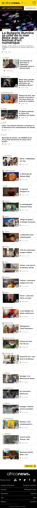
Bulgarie (6, 30)
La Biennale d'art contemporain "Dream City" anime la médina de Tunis (26, 236)
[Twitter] (20, 480)
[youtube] (15, 480)
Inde (5, 186)
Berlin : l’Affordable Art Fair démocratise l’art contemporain (27, 160)
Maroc (6, 216)
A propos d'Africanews (8, 485)
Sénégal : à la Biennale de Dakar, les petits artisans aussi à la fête (27, 377)
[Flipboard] (25, 480)
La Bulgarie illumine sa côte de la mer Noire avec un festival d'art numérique (18, 38)
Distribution (4, 493)
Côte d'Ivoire (8, 308)
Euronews (33, 502)
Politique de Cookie (30, 489)
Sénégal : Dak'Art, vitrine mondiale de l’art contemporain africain (27, 408)
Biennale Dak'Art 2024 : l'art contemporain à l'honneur (26, 453)
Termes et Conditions (29, 485)
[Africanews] (12, 3)
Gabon (6, 58)
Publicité (33, 493)
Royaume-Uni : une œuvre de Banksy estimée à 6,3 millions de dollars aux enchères (27, 358)
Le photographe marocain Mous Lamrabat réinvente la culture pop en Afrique (26, 206)
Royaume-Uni (8, 353)
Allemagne (8, 155)
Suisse (4, 108)
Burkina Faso (8, 418)
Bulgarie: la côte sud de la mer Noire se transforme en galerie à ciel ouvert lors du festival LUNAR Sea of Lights (18, 47)
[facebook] (30, 480)
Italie (4, 123)
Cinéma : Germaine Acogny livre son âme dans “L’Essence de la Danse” (27, 282)
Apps (34, 498)
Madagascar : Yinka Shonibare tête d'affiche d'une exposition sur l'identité (26, 327)
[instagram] (34, 480)
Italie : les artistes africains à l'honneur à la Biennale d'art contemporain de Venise (18, 126)
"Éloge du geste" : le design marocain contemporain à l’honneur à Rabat (27, 221)
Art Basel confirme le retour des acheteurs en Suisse (27, 113)
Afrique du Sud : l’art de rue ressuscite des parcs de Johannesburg (26, 342)
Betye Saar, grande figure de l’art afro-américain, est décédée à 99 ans (26, 82)
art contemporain (12, 8)
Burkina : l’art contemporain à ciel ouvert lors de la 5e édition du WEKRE (27, 423)
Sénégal (7, 277)
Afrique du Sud (7, 92)
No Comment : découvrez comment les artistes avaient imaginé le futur (26, 392)
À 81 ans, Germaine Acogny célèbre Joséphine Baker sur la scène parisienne (27, 251)
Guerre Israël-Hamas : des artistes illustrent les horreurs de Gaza (27, 438)
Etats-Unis (6, 77)
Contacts (3, 489)
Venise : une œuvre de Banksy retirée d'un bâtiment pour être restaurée (27, 266)
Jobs (2, 498)
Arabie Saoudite (9, 171)
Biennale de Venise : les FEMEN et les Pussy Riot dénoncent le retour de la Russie (17, 139)
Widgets (3, 502)
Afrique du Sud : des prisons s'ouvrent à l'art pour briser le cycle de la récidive (27, 98)
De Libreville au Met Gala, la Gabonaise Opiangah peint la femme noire (27, 64)
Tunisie (6, 232)
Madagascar (8, 323)
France (6, 201)
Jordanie (7, 434)
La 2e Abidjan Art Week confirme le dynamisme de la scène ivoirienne (27, 312)
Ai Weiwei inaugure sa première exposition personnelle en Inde (26, 190)
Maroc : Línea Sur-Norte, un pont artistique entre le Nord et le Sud (27, 297)
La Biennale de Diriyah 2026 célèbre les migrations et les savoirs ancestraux (27, 175)
